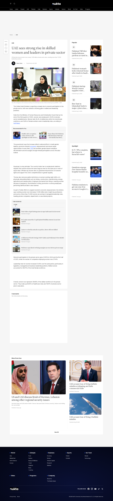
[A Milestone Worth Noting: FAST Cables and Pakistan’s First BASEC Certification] (16, 239)
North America (13, 460)
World (69, 9)
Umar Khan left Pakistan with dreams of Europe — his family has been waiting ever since (56, 135)
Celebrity (30, 465)
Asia (11, 456)
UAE (28, 9)
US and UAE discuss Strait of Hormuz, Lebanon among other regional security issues (36, 398)
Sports (51, 9)
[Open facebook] (88, 489)
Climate (86, 456)
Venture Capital (51, 460)
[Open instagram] (92, 489)
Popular (22, 9)
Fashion (30, 458)
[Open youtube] (95, 489)
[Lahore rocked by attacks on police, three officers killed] (16, 230)
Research (49, 463)
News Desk (19, 63)
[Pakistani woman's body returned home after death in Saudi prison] (95, 68)
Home (11, 9)
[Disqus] (39, 319)
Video (81, 9)
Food (29, 456)
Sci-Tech (75, 9)
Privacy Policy (13, 496)
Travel (30, 463)
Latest (16, 9)
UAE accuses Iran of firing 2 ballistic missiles (83, 418)
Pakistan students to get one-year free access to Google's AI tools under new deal (80, 187)
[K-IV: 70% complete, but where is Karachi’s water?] (95, 154)
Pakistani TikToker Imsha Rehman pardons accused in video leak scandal (79, 53)
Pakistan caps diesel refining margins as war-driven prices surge (42, 248)
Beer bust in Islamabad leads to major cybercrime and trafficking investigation (79, 106)
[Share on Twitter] (6, 48)
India (39, 9)
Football (68, 458)
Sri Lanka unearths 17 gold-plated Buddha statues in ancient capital (40, 220)
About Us (49, 478)
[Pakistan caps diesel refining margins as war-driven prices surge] (16, 248)
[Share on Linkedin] (6, 51)
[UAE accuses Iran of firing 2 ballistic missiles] (85, 404)
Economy (49, 456)
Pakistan (33, 9)
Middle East (12, 458)
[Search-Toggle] (14, 4)
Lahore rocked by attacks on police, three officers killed (39, 230)
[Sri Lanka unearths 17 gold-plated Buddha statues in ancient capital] (16, 221)
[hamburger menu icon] (11, 4)
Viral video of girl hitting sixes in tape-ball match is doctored (40, 212)
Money (49, 458)
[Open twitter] (102, 489)
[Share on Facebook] (6, 44)
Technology (87, 458)
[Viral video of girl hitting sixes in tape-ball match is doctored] (16, 212)
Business (45, 9)
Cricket (67, 456)
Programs (87, 9)
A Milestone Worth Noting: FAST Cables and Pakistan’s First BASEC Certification (42, 239)
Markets (49, 465)
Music (29, 467)
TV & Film (30, 470)
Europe (11, 463)
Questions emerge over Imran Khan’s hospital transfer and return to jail (80, 169)
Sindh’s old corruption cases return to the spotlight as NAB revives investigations (29, 135)
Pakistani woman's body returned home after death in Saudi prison (80, 71)
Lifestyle (57, 9)
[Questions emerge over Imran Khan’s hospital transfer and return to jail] (95, 171)
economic (33, 146)
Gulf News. (16, 123)
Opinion (63, 9)
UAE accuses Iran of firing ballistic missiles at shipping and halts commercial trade (83, 386)
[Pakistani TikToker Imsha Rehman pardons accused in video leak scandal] (95, 51)
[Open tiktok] (99, 489)
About (18, 496)
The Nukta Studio (51, 481)
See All (57, 432)
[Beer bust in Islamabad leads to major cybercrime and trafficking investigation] (95, 103)
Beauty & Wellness (32, 460)
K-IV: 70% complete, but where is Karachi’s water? (80, 152)
